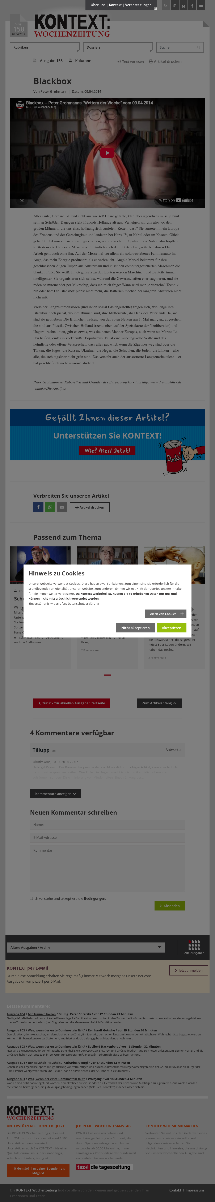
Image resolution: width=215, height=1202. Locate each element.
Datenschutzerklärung (83, 604)
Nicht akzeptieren (135, 628)
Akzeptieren (171, 628)
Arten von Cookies (163, 614)
